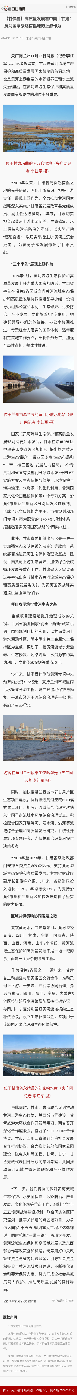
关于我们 (16, 1390)
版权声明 (10, 1317)
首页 (5, 1390)
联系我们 (29, 1390)
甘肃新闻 (71, 7)
